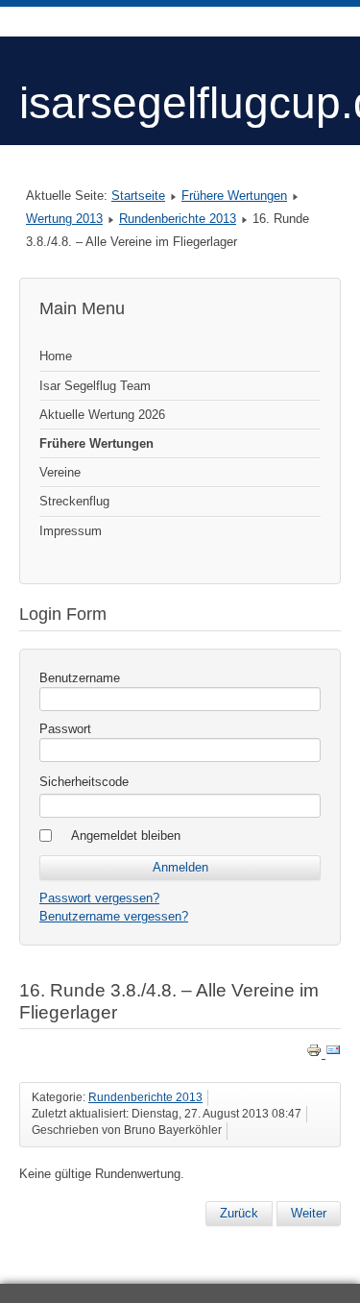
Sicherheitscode (84, 781)
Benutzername (79, 678)
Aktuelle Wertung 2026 (102, 414)
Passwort (65, 729)
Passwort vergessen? (99, 898)
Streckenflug (74, 501)
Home (55, 356)
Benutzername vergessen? (113, 916)
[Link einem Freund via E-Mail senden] (333, 1053)
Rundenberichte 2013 (177, 218)
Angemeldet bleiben (125, 835)
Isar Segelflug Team (95, 386)
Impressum (70, 531)
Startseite (138, 195)
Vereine (60, 472)
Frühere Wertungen (234, 195)
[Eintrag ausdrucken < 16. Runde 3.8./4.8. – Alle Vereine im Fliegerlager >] (315, 1053)
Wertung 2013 (64, 218)
